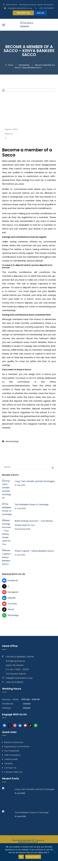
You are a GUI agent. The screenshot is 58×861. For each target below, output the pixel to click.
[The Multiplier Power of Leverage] (7, 509)
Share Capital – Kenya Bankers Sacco (34, 550)
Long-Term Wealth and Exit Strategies (35, 481)
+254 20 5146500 (14, 682)
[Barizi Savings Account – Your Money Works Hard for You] (7, 532)
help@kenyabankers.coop (19, 677)
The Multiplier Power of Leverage (32, 504)
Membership (12, 441)
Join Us (40, 12)
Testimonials (11, 759)
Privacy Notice (33, 857)
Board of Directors (13, 742)
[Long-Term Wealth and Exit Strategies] (7, 489)
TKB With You (23, 12)
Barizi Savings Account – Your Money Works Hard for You (34, 523)
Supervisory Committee (16, 746)
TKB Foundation (12, 754)
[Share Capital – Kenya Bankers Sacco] (7, 557)
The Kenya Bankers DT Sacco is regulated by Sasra (28, 841)
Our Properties (11, 750)
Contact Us (10, 767)
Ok (21, 857)
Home (10, 65)
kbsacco (9, 133)
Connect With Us (13, 771)
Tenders (8, 763)
